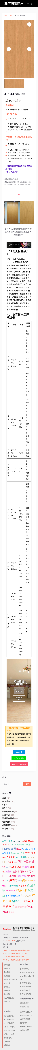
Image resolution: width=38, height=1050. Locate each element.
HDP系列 (11, 179)
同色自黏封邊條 (22, 182)
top (27, 857)
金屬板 (11, 912)
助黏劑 (15, 862)
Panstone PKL (17, 853)
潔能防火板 (21, 890)
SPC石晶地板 (20, 857)
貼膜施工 (17, 901)
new (18, 848)
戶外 (7, 881)
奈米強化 (18, 867)
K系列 (4, 805)
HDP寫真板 (12, 182)
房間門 (13, 880)
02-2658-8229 (10, 941)
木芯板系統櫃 (12, 886)
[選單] (35, 4)
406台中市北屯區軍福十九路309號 (15, 953)
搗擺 (24, 880)
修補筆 (10, 862)
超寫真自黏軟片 (25, 184)
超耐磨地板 (21, 907)
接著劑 (20, 881)
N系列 (4, 808)
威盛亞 (26, 867)
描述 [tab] (19, 194)
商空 (7, 867)
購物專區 (6, 829)
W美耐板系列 (8, 812)
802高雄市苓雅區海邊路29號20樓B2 (16, 960)
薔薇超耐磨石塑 (12, 896)
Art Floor (16, 841)
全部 (16, 179)
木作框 (30, 881)
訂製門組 (16, 184)
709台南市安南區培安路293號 (13, 957)
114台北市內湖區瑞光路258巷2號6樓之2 (17, 950)
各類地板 (6, 822)
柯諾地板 (22, 886)
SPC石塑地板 (8, 857)
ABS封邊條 (7, 841)
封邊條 (8, 871)
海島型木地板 (10, 891)
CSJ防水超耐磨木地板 (20, 845)
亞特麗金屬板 (8, 818)
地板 (11, 866)
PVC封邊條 (30, 853)
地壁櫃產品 (7, 825)
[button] (9, 691)
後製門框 (21, 875)
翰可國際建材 (13, 3)
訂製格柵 (10, 184)
